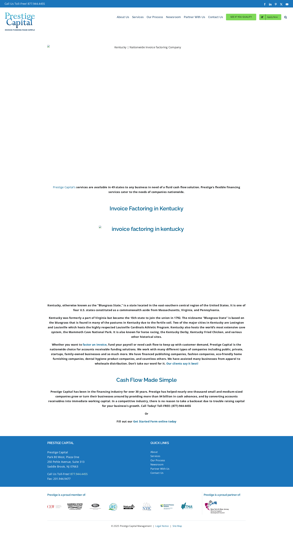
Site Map (177, 525)
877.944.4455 (36, 4)
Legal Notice (162, 525)
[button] (285, 17)
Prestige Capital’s (64, 187)
